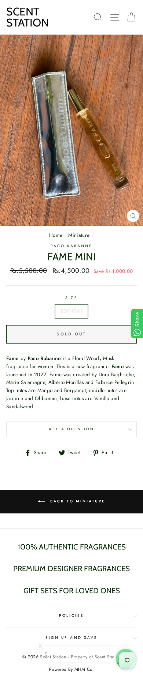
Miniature (78, 235)
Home (55, 235)
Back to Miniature (76, 501)
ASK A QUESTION (72, 429)
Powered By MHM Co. (71, 669)
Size (71, 297)
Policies (71, 615)
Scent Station (27, 17)
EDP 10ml (71, 310)
